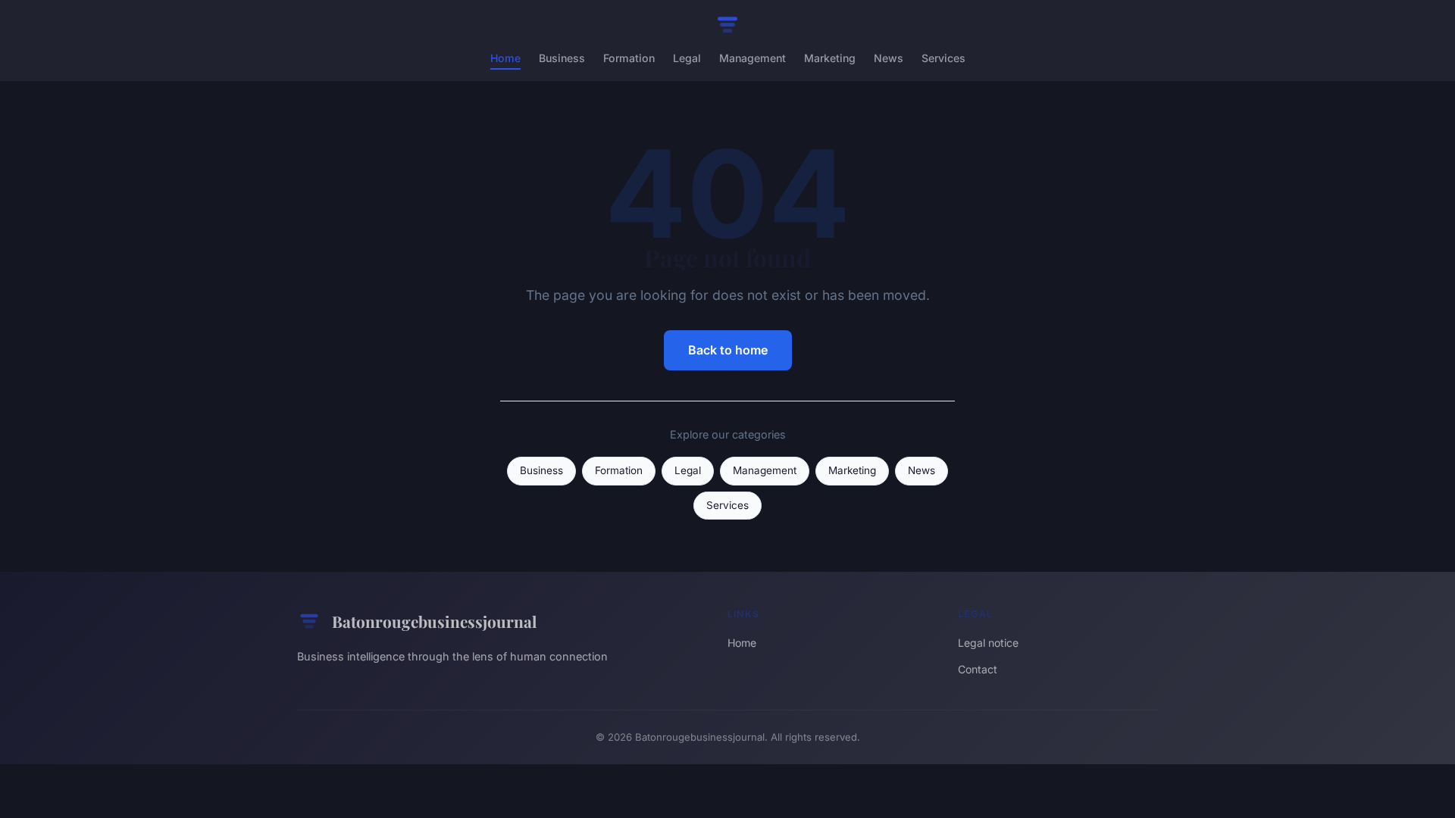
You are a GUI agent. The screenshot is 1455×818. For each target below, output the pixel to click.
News (888, 58)
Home (505, 58)
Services (943, 58)
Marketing (830, 58)
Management (752, 58)
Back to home (728, 349)
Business (562, 58)
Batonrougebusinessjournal (434, 621)
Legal (687, 58)
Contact (977, 669)
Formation (629, 58)
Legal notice (988, 642)
